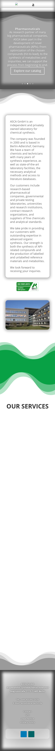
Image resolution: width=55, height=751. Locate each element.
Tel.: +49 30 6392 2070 (27, 699)
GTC (28, 714)
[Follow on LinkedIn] (24, 734)
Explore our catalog (27, 70)
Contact (27, 711)
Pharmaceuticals (27, 28)
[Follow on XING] (31, 734)
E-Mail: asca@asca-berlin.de (27, 703)
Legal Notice (27, 718)
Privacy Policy (27, 722)
